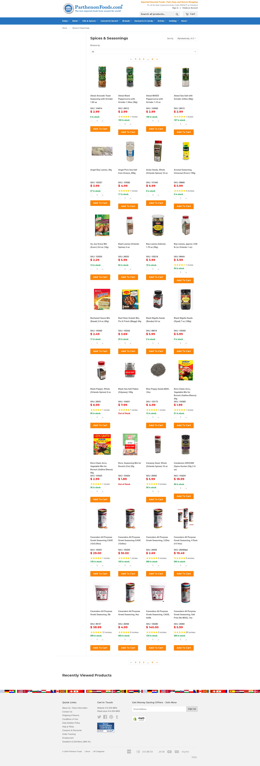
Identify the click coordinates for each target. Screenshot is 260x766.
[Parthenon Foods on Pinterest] (111, 717)
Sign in (175, 8)
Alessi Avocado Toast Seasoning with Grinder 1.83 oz (101, 99)
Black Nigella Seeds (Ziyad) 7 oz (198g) (183, 319)
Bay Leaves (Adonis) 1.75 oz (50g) (156, 245)
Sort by (170, 38)
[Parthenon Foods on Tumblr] (117, 717)
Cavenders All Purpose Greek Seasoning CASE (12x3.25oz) (101, 540)
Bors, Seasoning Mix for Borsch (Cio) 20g (129, 464)
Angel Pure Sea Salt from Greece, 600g (127, 171)
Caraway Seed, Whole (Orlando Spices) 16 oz (157, 464)
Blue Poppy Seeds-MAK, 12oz (157, 390)
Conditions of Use (70, 719)
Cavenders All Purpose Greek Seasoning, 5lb (101, 613)
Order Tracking (69, 734)
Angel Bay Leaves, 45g (101, 169)
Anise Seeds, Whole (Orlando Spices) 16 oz (157, 171)
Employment (68, 737)
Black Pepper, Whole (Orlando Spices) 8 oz (100, 390)
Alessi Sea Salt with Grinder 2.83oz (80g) (183, 97)
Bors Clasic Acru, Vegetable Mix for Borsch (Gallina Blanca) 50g (101, 467)
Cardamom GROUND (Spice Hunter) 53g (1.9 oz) (184, 466)
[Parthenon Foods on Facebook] (105, 717)
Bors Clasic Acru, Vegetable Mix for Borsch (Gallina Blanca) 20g (185, 393)
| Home (87, 751)
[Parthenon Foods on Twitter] (99, 717)
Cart (192, 14)
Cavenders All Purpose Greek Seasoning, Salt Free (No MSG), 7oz (185, 614)
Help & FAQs (68, 726)
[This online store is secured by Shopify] (139, 721)
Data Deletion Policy (71, 722)
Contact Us (67, 711)
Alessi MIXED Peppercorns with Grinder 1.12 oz (154, 99)
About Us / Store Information (74, 707)
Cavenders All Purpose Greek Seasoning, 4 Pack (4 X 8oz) (185, 540)
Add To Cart (100, 129)
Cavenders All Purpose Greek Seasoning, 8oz (129, 613)
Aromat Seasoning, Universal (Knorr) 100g (184, 171)
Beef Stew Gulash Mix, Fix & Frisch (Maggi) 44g (129, 319)
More (184, 21)
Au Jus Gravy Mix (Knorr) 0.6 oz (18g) (99, 245)
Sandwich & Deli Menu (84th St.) (76, 741)
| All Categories (99, 751)
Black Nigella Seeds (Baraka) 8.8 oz (155, 319)
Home (64, 28)
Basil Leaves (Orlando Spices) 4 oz (128, 245)
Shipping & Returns (70, 715)
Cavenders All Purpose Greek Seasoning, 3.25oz (158, 539)
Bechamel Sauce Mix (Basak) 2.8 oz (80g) (100, 319)
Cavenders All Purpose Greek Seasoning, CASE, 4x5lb (158, 614)
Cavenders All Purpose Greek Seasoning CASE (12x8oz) (129, 540)
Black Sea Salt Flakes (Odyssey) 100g (128, 390)
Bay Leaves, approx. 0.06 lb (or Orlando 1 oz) (185, 245)
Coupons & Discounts (72, 730)
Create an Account (190, 8)
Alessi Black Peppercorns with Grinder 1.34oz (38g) (127, 99)
